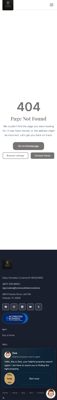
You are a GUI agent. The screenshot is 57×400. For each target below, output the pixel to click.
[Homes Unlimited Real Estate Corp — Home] (28, 265)
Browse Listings (15, 155)
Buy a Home (8, 335)
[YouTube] (30, 306)
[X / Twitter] (38, 306)
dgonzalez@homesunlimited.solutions (21, 288)
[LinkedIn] (22, 306)
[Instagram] (14, 306)
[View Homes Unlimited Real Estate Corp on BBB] (15, 318)
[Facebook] (5, 306)
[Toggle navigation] (51, 5)
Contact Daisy (42, 155)
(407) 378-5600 (10, 284)
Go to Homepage (28, 146)
